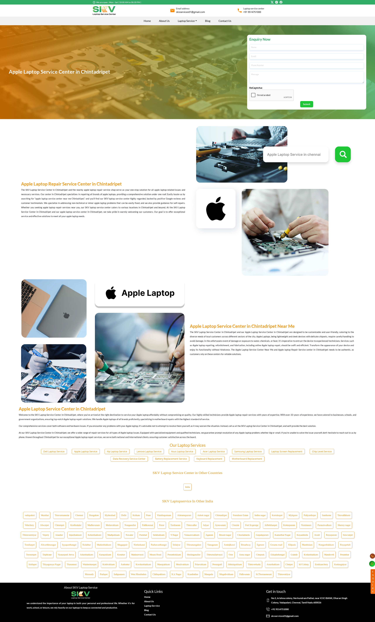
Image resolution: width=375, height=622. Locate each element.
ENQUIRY (373, 581)
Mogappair (122, 545)
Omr (231, 554)
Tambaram (175, 525)
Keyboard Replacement (209, 458)
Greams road (276, 545)
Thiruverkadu (254, 564)
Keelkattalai (75, 525)
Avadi (317, 535)
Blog (207, 20)
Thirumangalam (193, 545)
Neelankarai (139, 545)
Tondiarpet (30, 545)
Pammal (143, 535)
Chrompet (59, 525)
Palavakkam (200, 564)
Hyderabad (110, 515)
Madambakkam (104, 545)
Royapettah (345, 545)
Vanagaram (212, 545)
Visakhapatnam (164, 515)
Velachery (29, 525)
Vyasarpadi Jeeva (66, 554)
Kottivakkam (109, 564)
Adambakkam (86, 554)
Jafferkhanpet (271, 525)
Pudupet (104, 574)
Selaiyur (176, 545)
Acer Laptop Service (214, 451)
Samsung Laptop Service (248, 451)
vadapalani (30, 515)
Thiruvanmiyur (29, 535)
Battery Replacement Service (171, 458)
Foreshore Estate (240, 515)
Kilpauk (292, 545)
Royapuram (331, 535)
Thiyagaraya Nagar (51, 564)
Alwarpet (44, 525)
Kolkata (136, 515)
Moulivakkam (182, 564)
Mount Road (155, 554)
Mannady (89, 574)
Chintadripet (221, 515)
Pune (148, 515)
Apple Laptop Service (85, 451)
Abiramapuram (184, 515)
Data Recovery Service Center (129, 458)
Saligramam (119, 574)
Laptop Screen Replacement (286, 451)
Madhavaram (93, 525)
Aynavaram (220, 525)
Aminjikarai (229, 545)
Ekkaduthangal (277, 554)
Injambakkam (75, 535)
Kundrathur (193, 574)
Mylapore (293, 515)
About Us (164, 20)
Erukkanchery (321, 564)
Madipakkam (113, 535)
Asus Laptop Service (182, 451)
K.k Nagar (176, 574)
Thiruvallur (191, 525)
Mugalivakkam (226, 574)
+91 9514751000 (252, 12)
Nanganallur (130, 525)
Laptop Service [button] (186, 20)
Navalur (129, 535)
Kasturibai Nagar (282, 535)
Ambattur (125, 564)
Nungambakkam (326, 545)
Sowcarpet (348, 535)
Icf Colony (304, 564)
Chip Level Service (322, 451)
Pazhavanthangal (159, 545)
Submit (306, 104)
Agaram (209, 535)
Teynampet (31, 554)
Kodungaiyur (340, 564)
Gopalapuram (262, 535)
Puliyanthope (310, 515)
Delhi (123, 515)
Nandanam (306, 525)
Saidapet (32, 564)
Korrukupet (277, 515)
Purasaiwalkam (324, 525)
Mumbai (45, 515)
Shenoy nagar (344, 525)
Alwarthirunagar (48, 545)
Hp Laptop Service (117, 451)
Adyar (206, 525)
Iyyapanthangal (69, 545)
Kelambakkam (94, 535)
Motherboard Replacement (247, 458)
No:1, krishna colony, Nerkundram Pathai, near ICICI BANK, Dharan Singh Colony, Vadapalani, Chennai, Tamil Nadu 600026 (309, 600)
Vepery (45, 535)
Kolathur (86, 545)
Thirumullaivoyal (215, 554)
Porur (161, 525)
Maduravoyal (137, 554)
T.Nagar (174, 535)
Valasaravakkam (191, 535)
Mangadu (208, 574)
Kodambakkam (311, 554)
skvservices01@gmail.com (190, 12)
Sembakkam (158, 535)
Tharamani (72, 564)
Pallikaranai (147, 525)
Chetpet (289, 564)
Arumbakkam (273, 564)
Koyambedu (302, 535)
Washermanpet (89, 564)
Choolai (235, 525)
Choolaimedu (243, 535)
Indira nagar (260, 515)
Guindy (294, 554)
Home (147, 20)
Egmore (260, 545)
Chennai (79, 515)
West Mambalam (138, 574)
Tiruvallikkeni (343, 515)
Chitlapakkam (158, 574)
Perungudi (217, 564)
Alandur (59, 535)
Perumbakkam (174, 554)
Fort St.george (251, 525)
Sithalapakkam (235, 564)
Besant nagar (225, 535)
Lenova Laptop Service (149, 451)
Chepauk (260, 554)
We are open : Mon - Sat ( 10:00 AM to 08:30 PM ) (118, 2)
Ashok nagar (203, 515)
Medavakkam (112, 525)
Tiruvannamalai (62, 515)
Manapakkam (163, 564)
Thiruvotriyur (284, 574)
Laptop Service (152, 605)
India (187, 487)
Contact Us (225, 20)
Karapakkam (105, 554)
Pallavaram (244, 574)
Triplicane (47, 554)
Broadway (246, 545)
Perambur (344, 554)
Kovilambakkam (143, 564)
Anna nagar (244, 554)
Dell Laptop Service (53, 451)
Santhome (326, 515)
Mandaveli (329, 554)
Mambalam (307, 545)
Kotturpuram (289, 525)
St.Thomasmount (264, 574)
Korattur (121, 554)
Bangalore (94, 515)
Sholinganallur (193, 554)
